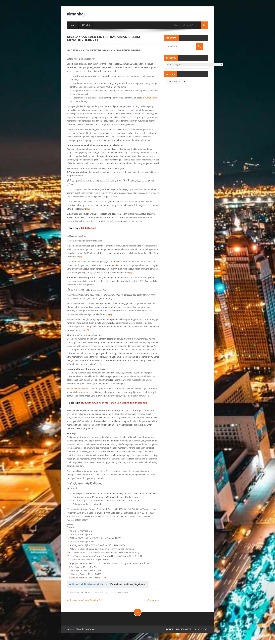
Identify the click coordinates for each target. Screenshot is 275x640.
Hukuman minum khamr (78, 388)
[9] (72, 360)
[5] (130, 272)
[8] (88, 330)
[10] (99, 364)
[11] (126, 383)
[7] (110, 314)
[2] (88, 208)
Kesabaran (153, 600)
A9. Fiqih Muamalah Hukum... (94, 584)
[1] (100, 159)
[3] (80, 256)
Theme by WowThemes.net (87, 629)
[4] (114, 265)
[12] (148, 395)
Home (73, 25)
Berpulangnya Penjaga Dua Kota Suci (85, 600)
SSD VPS (86, 25)
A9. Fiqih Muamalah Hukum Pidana (102, 592)
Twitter (169, 629)
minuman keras (150, 97)
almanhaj (76, 14)
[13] (95, 428)
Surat (197, 629)
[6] (125, 310)
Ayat (205, 629)
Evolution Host (183, 629)
